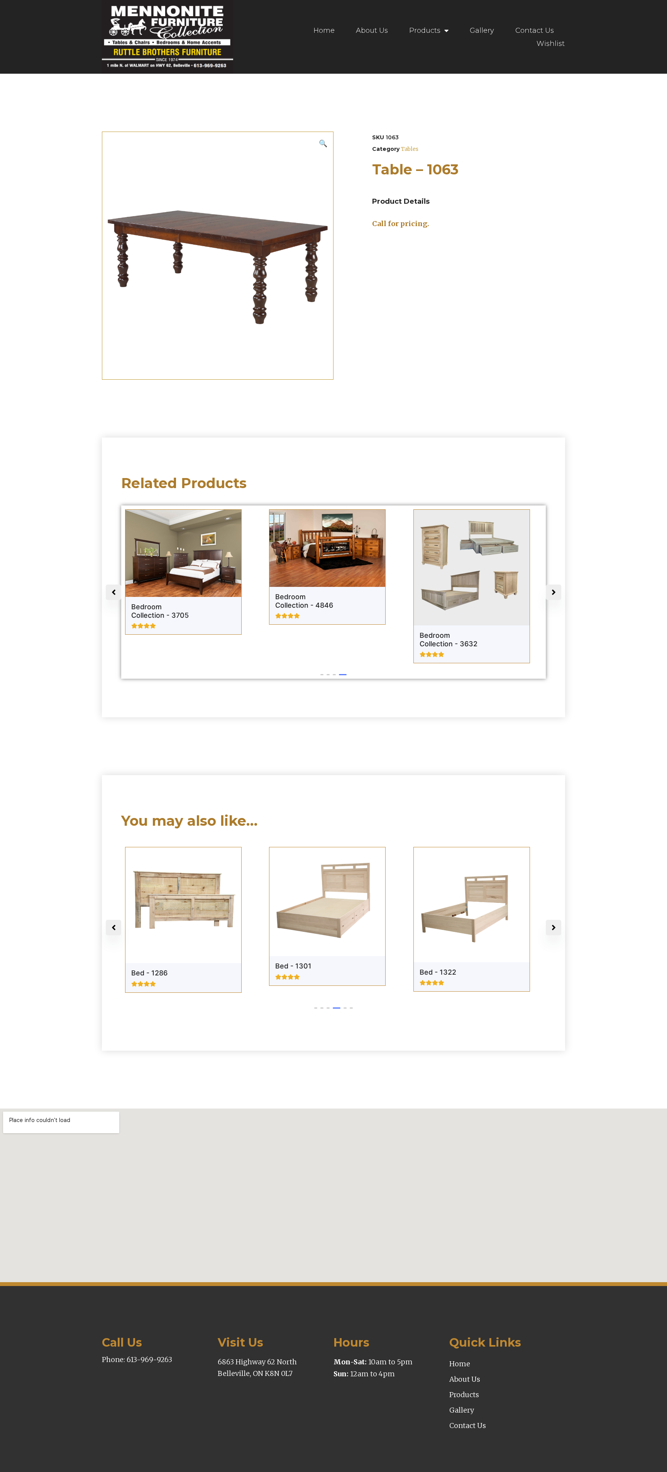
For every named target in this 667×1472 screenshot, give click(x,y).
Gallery (482, 30)
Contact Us (534, 30)
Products (424, 30)
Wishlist (551, 43)
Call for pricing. (400, 223)
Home (324, 30)
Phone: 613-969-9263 (137, 1359)
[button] (324, 674)
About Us (372, 30)
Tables (409, 148)
